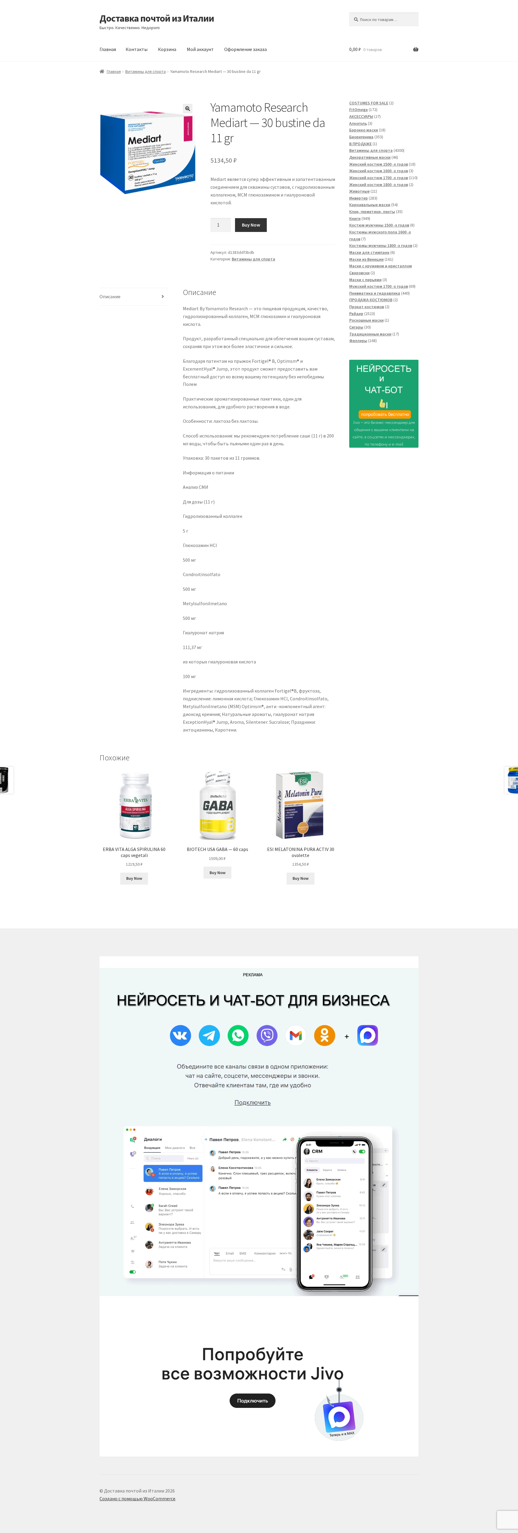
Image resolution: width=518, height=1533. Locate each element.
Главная (108, 49)
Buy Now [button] (134, 878)
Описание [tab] (110, 296)
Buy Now (251, 225)
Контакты (136, 49)
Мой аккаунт (200, 49)
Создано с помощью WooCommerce (137, 1498)
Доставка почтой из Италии (157, 18)
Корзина (167, 49)
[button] (187, 108)
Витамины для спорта (145, 71)
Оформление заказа (245, 49)
